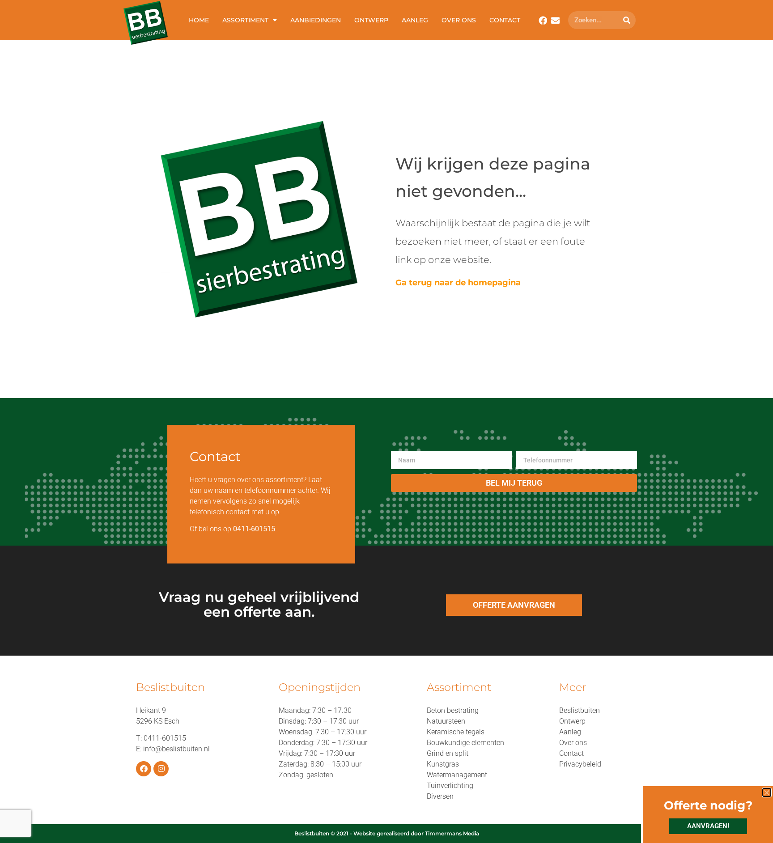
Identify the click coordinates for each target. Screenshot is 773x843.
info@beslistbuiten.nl (176, 749)
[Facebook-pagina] (143, 768)
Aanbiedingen (315, 20)
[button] (766, 792)
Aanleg (415, 20)
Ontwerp (371, 20)
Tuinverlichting (450, 785)
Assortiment (245, 20)
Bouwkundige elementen (465, 742)
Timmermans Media (452, 833)
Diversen (440, 796)
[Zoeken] (627, 20)
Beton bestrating (453, 710)
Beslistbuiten (579, 710)
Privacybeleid (580, 764)
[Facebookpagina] (543, 20)
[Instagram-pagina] (161, 768)
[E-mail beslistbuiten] (555, 20)
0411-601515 (165, 738)
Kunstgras (443, 764)
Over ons (459, 20)
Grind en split (447, 753)
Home (199, 20)
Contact (504, 20)
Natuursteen (446, 721)
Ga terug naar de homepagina (458, 283)
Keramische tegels (455, 732)
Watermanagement (457, 775)
